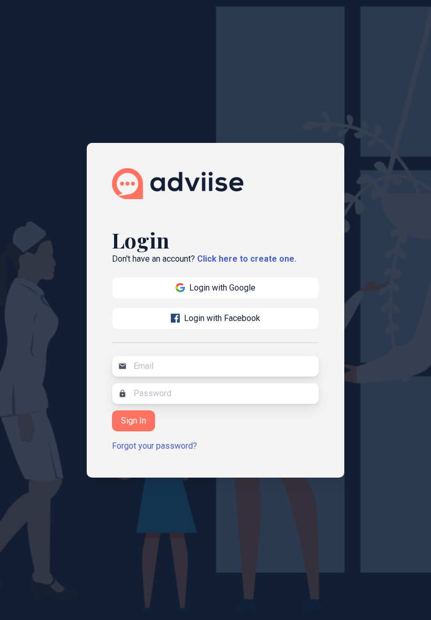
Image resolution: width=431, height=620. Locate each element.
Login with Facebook (222, 318)
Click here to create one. (246, 259)
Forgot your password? (154, 446)
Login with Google (222, 288)
